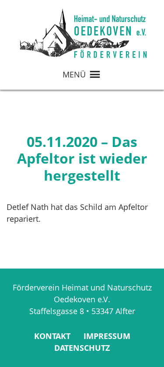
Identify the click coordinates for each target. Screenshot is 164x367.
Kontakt (52, 336)
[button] (74, 74)
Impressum (107, 336)
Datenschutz (82, 348)
